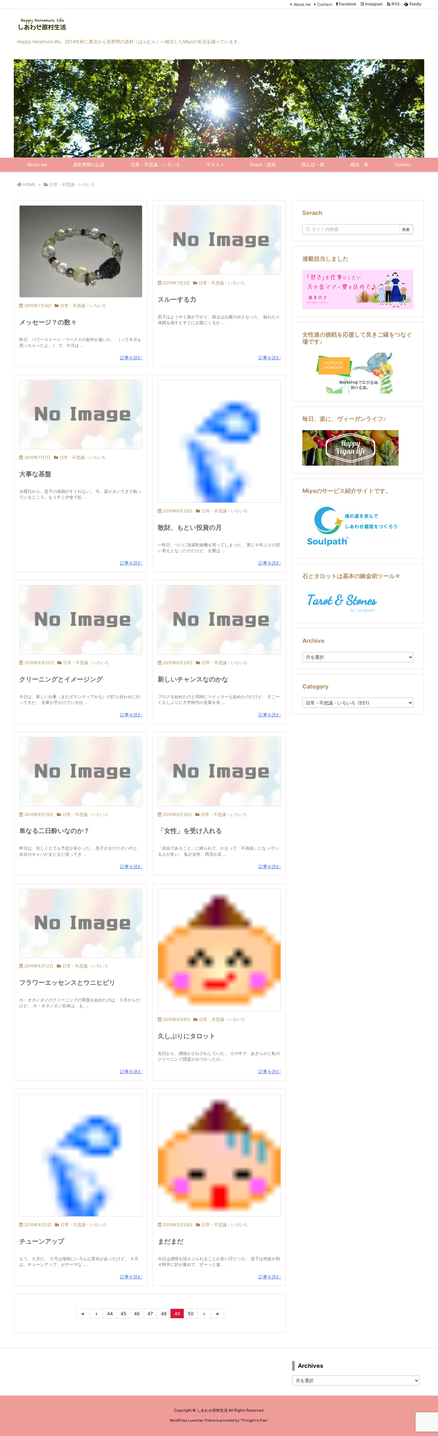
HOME (29, 184)
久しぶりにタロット (186, 1036)
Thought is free (253, 1420)
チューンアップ (41, 1241)
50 (191, 1313)
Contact (324, 4)
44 (110, 1313)
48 (164, 1313)
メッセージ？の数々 (48, 322)
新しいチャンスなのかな (193, 679)
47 (150, 1313)
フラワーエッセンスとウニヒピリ (67, 982)
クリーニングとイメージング (61, 679)
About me (302, 4)
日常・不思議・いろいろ (83, 305)
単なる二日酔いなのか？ (54, 831)
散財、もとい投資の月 (190, 527)
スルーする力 (177, 299)
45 (123, 1313)
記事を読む (131, 357)
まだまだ (170, 1241)
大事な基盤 (35, 474)
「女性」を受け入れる (190, 831)
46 (137, 1313)
